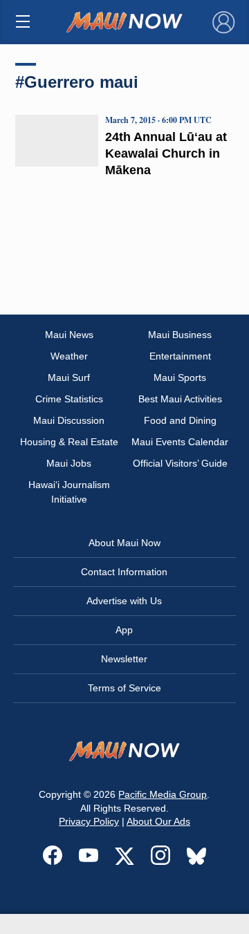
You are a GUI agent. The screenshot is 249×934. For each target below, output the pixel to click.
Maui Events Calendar (179, 441)
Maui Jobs (68, 463)
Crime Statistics (69, 398)
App (124, 629)
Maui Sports (180, 377)
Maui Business (180, 334)
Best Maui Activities (180, 398)
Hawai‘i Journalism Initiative (69, 492)
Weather (69, 356)
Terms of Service (124, 687)
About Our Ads (158, 821)
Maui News (69, 334)
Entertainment (180, 356)
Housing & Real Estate (69, 441)
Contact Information (124, 571)
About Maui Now (124, 542)
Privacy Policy (89, 821)
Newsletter (124, 658)
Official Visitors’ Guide (180, 463)
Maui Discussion (68, 420)
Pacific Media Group (162, 794)
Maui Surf (69, 377)
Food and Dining (180, 420)
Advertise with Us (124, 600)
